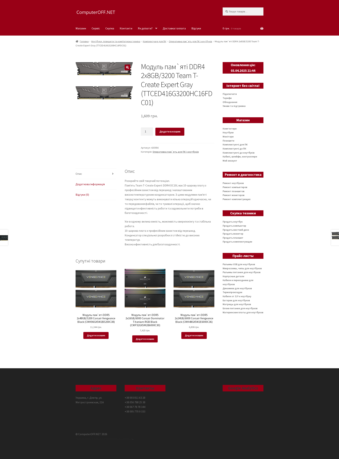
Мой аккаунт (230, 160)
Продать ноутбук (233, 221)
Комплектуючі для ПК (154, 41)
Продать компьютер (234, 225)
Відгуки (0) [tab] (82, 194)
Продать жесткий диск (236, 229)
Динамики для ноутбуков (237, 288)
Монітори (228, 136)
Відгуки (196, 28)
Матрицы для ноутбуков (237, 304)
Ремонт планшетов (233, 191)
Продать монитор (233, 233)
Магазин (81, 28)
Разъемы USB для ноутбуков (239, 264)
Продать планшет (233, 237)
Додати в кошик (169, 131)
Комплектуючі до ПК (234, 148)
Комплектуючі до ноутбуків (238, 152)
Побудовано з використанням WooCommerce (104, 438)
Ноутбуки (228, 132)
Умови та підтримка (234, 106)
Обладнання (230, 102)
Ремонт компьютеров (235, 187)
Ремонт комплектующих (237, 199)
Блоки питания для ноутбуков (240, 308)
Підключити (230, 94)
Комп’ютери (230, 128)
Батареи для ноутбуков (236, 300)
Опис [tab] (79, 173)
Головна (84, 41)
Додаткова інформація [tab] (90, 184)
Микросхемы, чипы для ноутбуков (242, 268)
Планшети (228, 140)
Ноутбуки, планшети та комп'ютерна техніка (115, 41)
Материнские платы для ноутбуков (243, 312)
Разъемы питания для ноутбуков (241, 272)
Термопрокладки (232, 292)
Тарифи (227, 98)
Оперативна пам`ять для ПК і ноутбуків (190, 41)
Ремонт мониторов (233, 195)
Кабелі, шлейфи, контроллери (240, 156)
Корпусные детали (233, 276)
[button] (127, 67)
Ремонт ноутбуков (233, 183)
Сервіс (96, 28)
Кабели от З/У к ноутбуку (237, 296)
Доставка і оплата (174, 28)
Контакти (126, 28)
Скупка (109, 28)
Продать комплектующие (237, 241)
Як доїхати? (145, 28)
